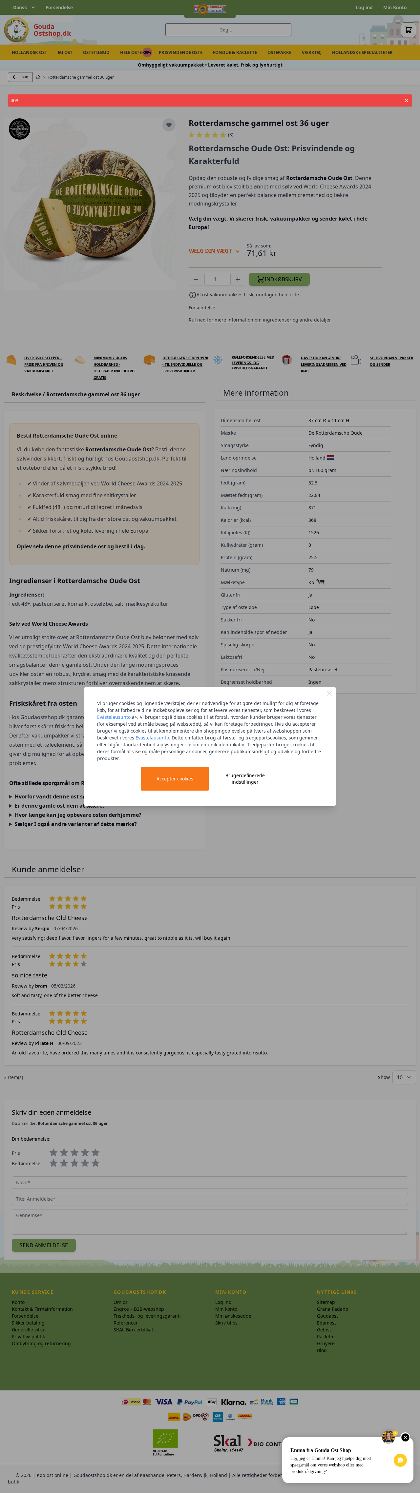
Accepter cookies (175, 779)
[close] (407, 101)
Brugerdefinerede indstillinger (245, 778)
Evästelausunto (114, 717)
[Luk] (329, 693)
